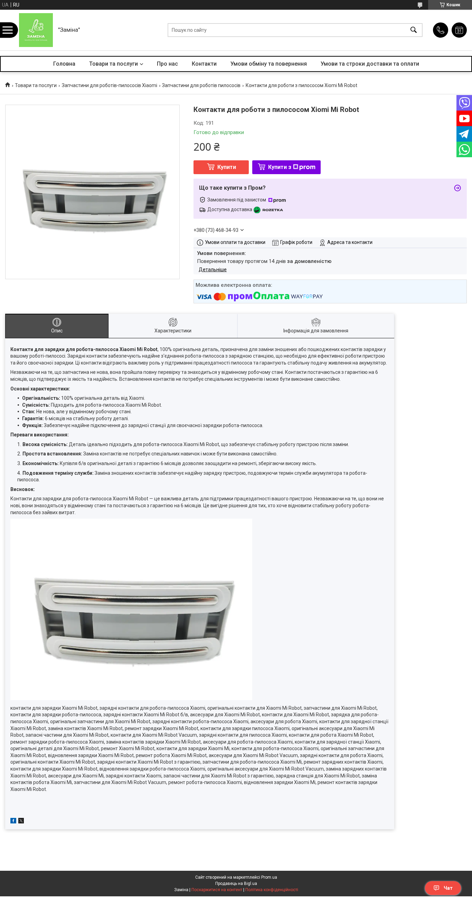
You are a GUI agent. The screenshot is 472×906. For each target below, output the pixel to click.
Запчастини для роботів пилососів (201, 85)
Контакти (204, 63)
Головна (64, 63)
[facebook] (13, 821)
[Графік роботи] (459, 30)
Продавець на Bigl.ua (236, 883)
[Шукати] (413, 30)
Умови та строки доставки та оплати (370, 63)
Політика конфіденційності (271, 889)
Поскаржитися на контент (216, 889)
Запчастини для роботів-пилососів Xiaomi (109, 85)
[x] (21, 821)
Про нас (167, 63)
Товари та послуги (113, 63)
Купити (226, 167)
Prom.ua (269, 877)
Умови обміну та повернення (268, 63)
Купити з (279, 167)
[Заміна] (36, 30)
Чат (448, 888)
